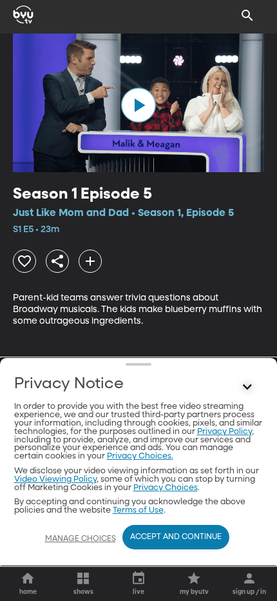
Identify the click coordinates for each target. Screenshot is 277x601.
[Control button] (247, 387)
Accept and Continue (176, 537)
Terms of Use (138, 510)
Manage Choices (80, 539)
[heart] (24, 261)
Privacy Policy (224, 432)
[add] (90, 261)
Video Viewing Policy (55, 479)
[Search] (247, 15)
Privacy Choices (165, 488)
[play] (138, 105)
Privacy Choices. (140, 456)
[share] (57, 261)
